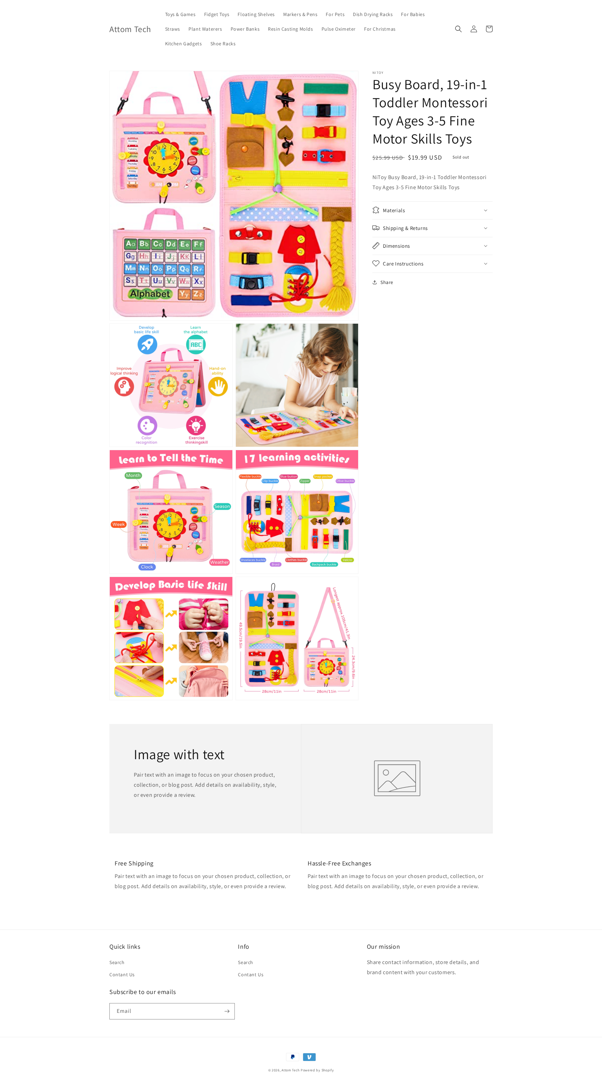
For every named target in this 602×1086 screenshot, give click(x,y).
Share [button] (386, 282)
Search (117, 962)
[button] (458, 29)
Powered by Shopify (317, 1070)
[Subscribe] (226, 1011)
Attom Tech (290, 1070)
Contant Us (122, 974)
